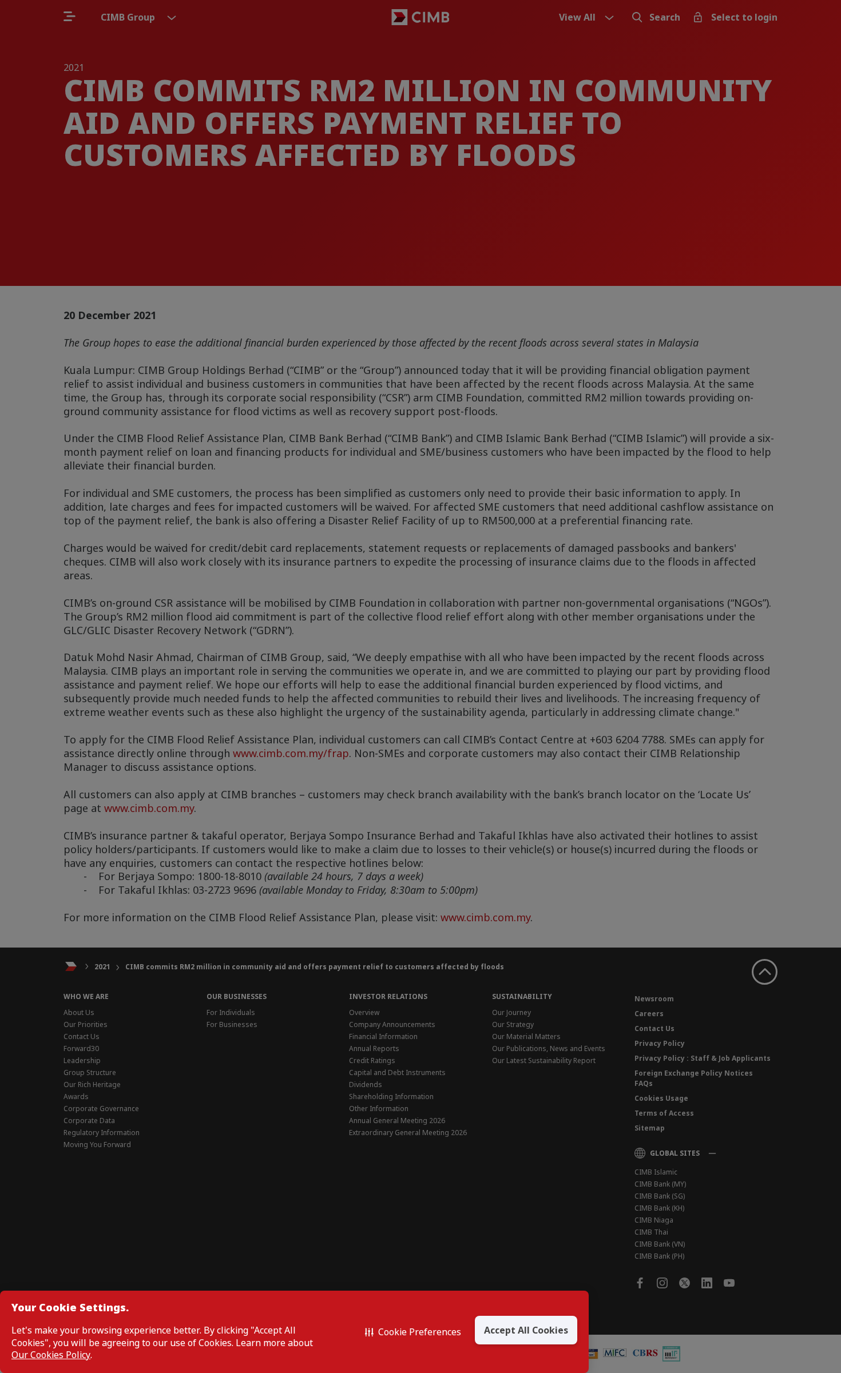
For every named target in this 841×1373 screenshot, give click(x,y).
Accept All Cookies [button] (526, 1330)
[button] (413, 1332)
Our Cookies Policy (50, 1355)
